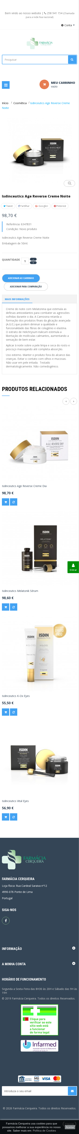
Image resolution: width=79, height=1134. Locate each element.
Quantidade (11, 259)
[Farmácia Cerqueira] (39, 43)
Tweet (9, 206)
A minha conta (14, 964)
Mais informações (17, 299)
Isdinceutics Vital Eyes (15, 801)
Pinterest (61, 206)
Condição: (12, 229)
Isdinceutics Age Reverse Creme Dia (24, 486)
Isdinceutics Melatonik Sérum (20, 591)
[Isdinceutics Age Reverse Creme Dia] (39, 443)
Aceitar (70, 1127)
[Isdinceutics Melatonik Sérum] (39, 548)
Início (5, 103)
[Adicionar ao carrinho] (5, 502)
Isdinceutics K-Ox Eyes (16, 696)
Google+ (43, 206)
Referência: (13, 224)
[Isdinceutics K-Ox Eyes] (39, 653)
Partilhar (25, 206)
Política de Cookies (44, 1130)
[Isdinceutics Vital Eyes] (39, 758)
